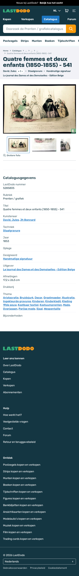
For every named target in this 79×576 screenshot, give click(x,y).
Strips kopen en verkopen (18, 471)
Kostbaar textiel (28, 305)
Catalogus (50, 19)
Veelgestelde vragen (15, 421)
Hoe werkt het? (12, 415)
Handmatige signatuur (58, 71)
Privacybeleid (37, 568)
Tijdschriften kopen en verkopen (22, 491)
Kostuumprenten (51, 305)
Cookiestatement (57, 568)
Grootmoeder (52, 297)
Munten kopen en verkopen (19, 478)
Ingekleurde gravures (17, 301)
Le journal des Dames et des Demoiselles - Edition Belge (33, 75)
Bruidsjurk (27, 297)
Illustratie (68, 297)
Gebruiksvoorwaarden (15, 568)
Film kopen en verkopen (17, 532)
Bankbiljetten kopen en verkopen (23, 505)
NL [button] (55, 10)
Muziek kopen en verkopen (19, 525)
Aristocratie (11, 297)
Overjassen (10, 308)
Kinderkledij (53, 301)
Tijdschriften (66, 41)
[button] (66, 10)
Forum (71, 19)
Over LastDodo (12, 365)
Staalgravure (35, 71)
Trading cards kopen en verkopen (23, 539)
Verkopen (27, 19)
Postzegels (10, 41)
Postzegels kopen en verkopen (21, 464)
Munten (37, 41)
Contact (8, 428)
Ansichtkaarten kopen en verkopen (24, 512)
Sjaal (39, 308)
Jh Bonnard (27, 220)
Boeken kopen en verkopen (19, 485)
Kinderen (38, 301)
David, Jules (9, 71)
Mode (66, 305)
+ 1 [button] (19, 71)
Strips (25, 41)
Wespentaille (52, 308)
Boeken (50, 41)
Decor (38, 297)
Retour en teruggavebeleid (19, 442)
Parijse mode (27, 308)
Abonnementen (12, 392)
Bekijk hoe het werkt (51, 3)
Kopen (7, 19)
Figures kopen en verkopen (19, 498)
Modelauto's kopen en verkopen (22, 518)
